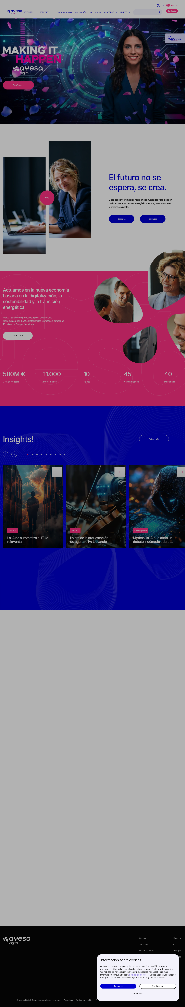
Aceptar (118, 986)
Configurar (158, 986)
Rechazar (138, 994)
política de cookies (138, 975)
